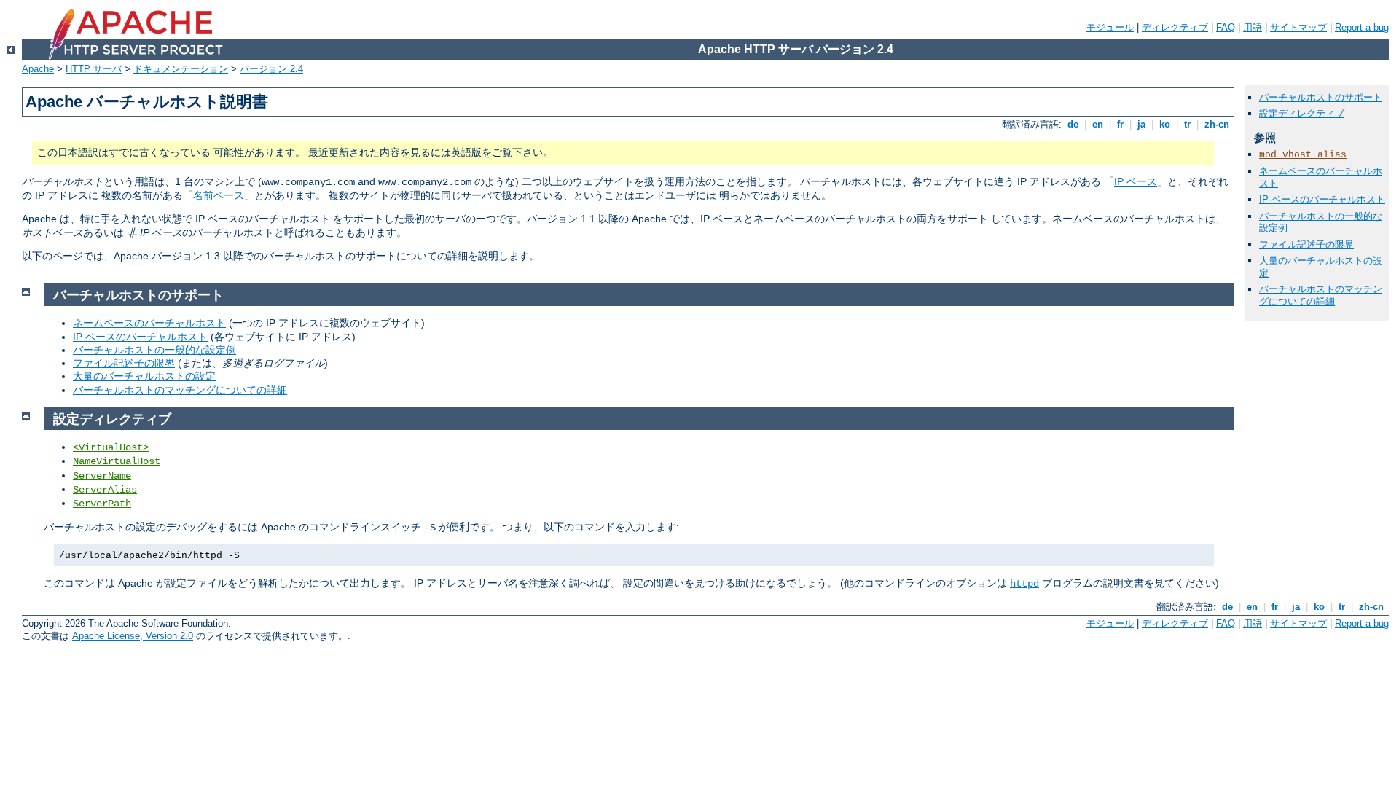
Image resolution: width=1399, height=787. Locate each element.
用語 (1252, 27)
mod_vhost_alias (1303, 154)
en (1097, 124)
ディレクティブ (1175, 27)
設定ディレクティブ (1301, 113)
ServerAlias (105, 490)
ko (1164, 124)
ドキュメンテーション (180, 68)
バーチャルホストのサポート (1320, 97)
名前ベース (218, 195)
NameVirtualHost (116, 461)
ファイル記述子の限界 (124, 363)
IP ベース (1135, 181)
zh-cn (1217, 124)
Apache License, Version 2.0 (132, 635)
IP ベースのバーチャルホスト (140, 336)
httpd (1024, 584)
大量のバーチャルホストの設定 (144, 376)
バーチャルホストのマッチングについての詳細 (180, 390)
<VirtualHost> (111, 447)
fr (1120, 124)
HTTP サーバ (94, 68)
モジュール (1110, 27)
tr (1187, 124)
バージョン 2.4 (271, 68)
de (1073, 124)
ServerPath (102, 503)
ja (1141, 124)
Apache (38, 68)
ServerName (102, 476)
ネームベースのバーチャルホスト (149, 323)
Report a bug (1362, 27)
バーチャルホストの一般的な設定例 (154, 350)
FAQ (1225, 27)
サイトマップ (1298, 27)
